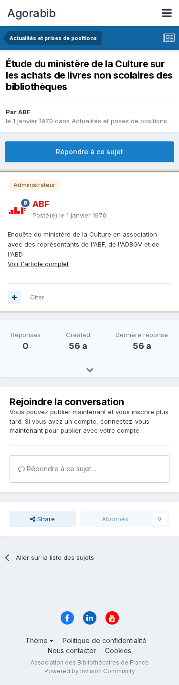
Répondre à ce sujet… (60, 469)
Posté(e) (69, 215)
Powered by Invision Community (89, 671)
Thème (37, 640)
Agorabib (31, 13)
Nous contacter (72, 650)
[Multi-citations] (14, 297)
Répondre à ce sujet (89, 152)
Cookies (118, 650)
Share (45, 519)
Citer (37, 297)
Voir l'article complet (38, 264)
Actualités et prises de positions (119, 121)
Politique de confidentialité (105, 640)
